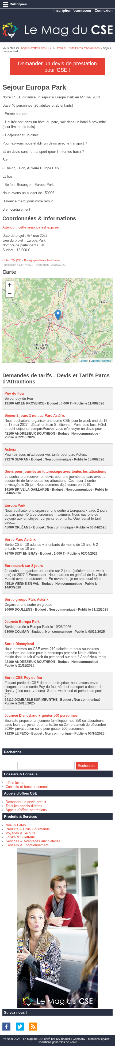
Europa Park (15, 505)
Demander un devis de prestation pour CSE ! (57, 67)
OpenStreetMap (101, 360)
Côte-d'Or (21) (11, 260)
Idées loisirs (15, 783)
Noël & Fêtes (16, 825)
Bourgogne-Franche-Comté (42, 260)
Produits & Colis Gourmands (28, 829)
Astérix (10, 449)
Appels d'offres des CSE (36, 48)
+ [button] (9, 285)
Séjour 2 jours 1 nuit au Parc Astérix (35, 416)
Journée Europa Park (22, 622)
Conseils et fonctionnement (27, 787)
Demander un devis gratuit (26, 802)
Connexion (104, 11)
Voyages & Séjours (20, 833)
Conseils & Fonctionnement (27, 845)
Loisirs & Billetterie (20, 837)
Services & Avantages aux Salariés (33, 841)
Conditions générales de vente (57, 1042)
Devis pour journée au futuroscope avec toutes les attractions (55, 472)
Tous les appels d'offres (24, 806)
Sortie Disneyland (19, 644)
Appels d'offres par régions (26, 810)
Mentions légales (99, 1038)
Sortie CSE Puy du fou (23, 678)
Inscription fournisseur (72, 11)
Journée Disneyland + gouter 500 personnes (41, 716)
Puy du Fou (14, 393)
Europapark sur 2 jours (24, 566)
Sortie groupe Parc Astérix (26, 600)
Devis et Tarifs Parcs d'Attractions (78, 48)
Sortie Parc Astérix (20, 540)
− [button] (9, 293)
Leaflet (83, 360)
